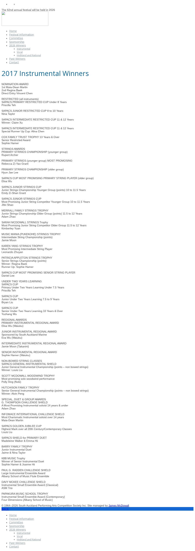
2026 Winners (17, 45)
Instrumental (23, 48)
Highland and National (29, 55)
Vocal (20, 52)
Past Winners (17, 59)
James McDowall (119, 505)
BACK (5, 509)
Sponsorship (16, 42)
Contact (14, 62)
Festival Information (21, 34)
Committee (16, 38)
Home (13, 31)
